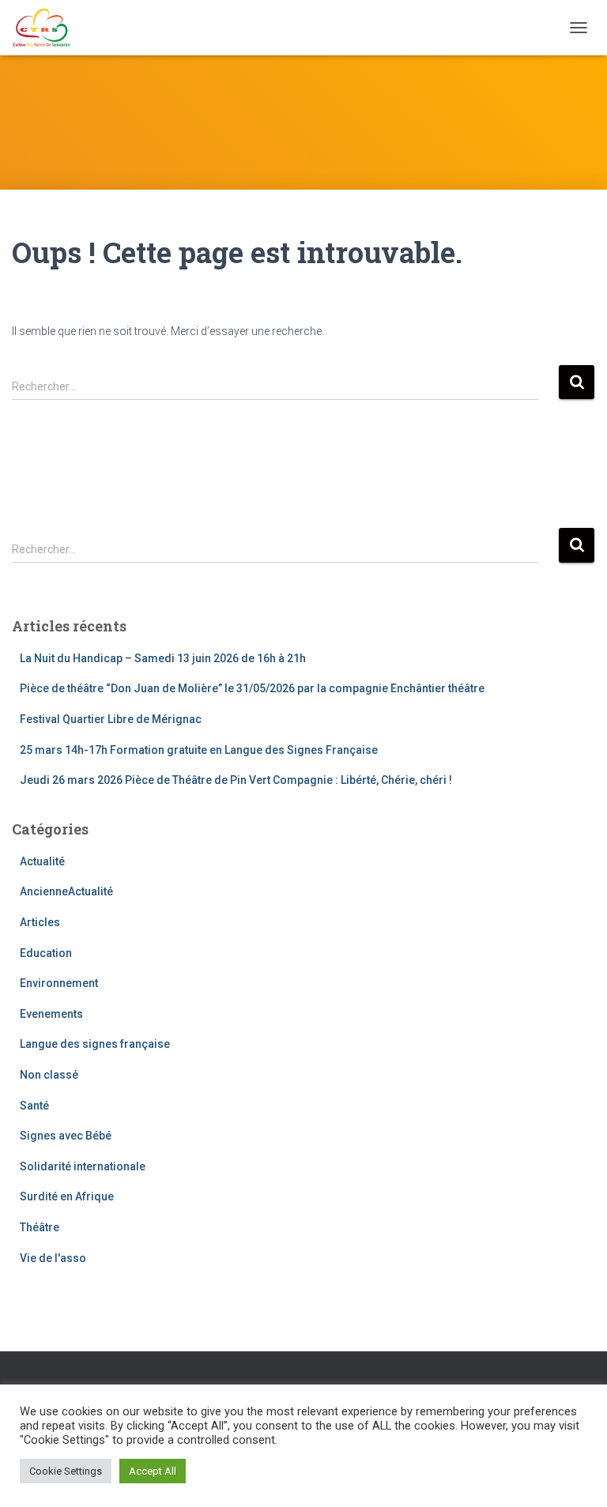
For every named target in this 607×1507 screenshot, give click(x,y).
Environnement (59, 983)
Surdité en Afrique (67, 1196)
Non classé (49, 1074)
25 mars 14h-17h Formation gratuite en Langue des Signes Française (199, 750)
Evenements (51, 1014)
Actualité (42, 861)
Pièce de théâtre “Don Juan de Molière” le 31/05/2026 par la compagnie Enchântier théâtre (252, 688)
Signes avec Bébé (65, 1135)
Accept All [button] (152, 1471)
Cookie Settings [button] (65, 1471)
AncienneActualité (66, 891)
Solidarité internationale (82, 1166)
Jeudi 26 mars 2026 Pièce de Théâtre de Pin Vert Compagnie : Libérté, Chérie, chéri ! (236, 780)
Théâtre (39, 1227)
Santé (34, 1105)
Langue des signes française (95, 1044)
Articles (40, 922)
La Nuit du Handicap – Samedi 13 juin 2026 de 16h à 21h (163, 658)
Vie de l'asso (53, 1258)
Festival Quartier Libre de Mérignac (111, 719)
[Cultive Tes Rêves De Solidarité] (47, 27)
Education (46, 953)
